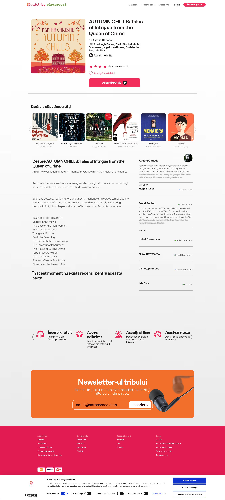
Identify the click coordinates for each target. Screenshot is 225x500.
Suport (41, 439)
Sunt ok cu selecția (189, 487)
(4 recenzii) (122, 66)
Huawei (120, 447)
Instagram (81, 447)
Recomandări (148, 4)
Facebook (81, 439)
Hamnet (99, 143)
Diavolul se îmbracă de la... (126, 143)
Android (120, 439)
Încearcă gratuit (194, 4)
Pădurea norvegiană (45, 143)
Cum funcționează (46, 451)
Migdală (180, 143)
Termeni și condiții (164, 451)
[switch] (87, 493)
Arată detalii (157, 494)
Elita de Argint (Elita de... (72, 143)
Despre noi (42, 443)
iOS (118, 443)
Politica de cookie (164, 447)
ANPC (159, 439)
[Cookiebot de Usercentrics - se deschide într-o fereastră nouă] (31, 495)
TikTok (80, 451)
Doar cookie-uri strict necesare (189, 494)
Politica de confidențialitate (168, 443)
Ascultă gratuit (111, 82)
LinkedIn (80, 443)
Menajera (153, 143)
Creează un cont (45, 447)
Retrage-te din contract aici (50, 455)
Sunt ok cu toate (189, 481)
